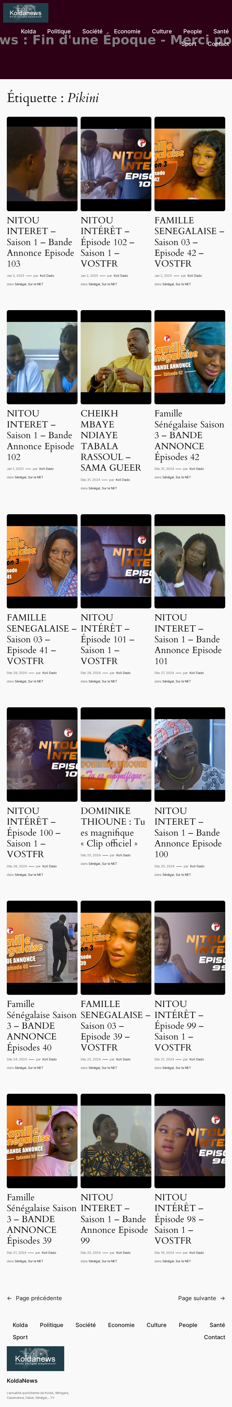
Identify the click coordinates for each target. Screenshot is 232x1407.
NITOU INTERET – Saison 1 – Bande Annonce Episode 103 (40, 242)
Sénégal (20, 284)
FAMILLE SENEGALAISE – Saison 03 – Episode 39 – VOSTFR (116, 1026)
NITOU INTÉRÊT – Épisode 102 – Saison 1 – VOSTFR (107, 242)
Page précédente (34, 1298)
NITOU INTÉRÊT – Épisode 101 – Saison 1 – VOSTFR (107, 639)
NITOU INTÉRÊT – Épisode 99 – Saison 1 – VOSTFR (179, 1026)
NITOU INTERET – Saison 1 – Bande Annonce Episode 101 (188, 639)
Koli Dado (47, 276)
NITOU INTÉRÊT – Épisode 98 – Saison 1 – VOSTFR (179, 1219)
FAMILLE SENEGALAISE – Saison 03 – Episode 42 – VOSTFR (189, 242)
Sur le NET (35, 284)
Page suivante (201, 1298)
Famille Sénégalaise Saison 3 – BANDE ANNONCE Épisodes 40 (42, 1026)
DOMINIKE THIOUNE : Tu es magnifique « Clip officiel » (113, 827)
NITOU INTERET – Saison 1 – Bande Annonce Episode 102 (40, 435)
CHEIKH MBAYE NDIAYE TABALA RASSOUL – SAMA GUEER (111, 440)
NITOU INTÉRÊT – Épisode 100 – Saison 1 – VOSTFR (34, 833)
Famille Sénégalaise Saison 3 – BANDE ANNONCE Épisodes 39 (42, 1219)
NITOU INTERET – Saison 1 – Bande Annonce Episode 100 (188, 833)
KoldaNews (22, 1380)
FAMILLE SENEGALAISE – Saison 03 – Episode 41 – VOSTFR (42, 639)
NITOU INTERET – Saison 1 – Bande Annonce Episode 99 (114, 1219)
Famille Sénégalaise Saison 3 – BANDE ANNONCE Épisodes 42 (189, 435)
